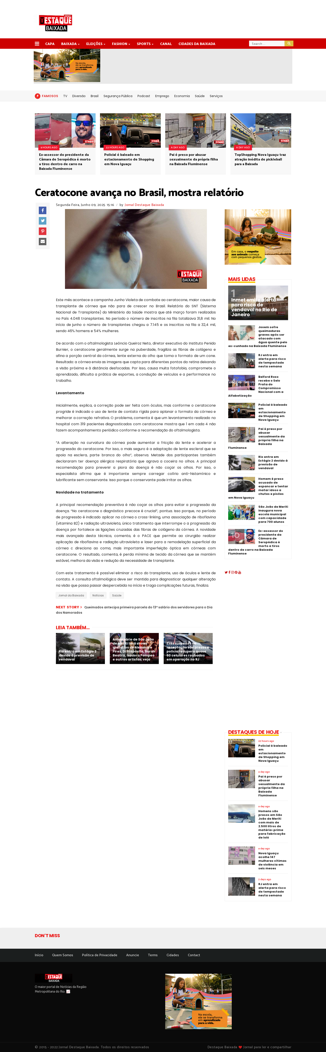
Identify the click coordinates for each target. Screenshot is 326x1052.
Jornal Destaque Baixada (144, 205)
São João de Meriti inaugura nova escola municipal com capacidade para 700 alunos (273, 514)
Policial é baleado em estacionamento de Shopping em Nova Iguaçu (129, 159)
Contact (194, 955)
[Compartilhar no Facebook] (42, 210)
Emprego (162, 96)
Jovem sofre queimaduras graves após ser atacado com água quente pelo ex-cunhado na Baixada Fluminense (257, 336)
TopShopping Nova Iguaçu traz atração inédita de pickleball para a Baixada (260, 159)
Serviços (216, 96)
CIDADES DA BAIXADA (197, 44)
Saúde (200, 96)
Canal (166, 44)
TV (65, 96)
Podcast (143, 96)
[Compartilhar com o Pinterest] (42, 231)
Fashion (119, 44)
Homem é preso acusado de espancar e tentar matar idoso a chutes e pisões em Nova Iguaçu (258, 488)
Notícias (98, 595)
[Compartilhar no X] (42, 221)
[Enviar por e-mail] (42, 241)
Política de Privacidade (99, 955)
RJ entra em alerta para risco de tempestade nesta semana (272, 360)
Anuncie (132, 955)
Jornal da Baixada (71, 595)
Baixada (69, 44)
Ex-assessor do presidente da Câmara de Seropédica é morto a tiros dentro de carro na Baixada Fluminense (64, 162)
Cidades (173, 955)
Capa (50, 44)
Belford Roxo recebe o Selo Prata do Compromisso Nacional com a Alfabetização (255, 386)
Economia (182, 96)
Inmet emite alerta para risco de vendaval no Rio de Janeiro (254, 307)
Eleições (94, 44)
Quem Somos (62, 955)
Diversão (79, 96)
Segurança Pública (118, 96)
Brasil (94, 96)
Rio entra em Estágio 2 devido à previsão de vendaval (273, 462)
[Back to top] (315, 1041)
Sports (144, 44)
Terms (153, 955)
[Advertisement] (254, 652)
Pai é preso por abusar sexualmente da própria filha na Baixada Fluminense (193, 159)
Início (39, 955)
